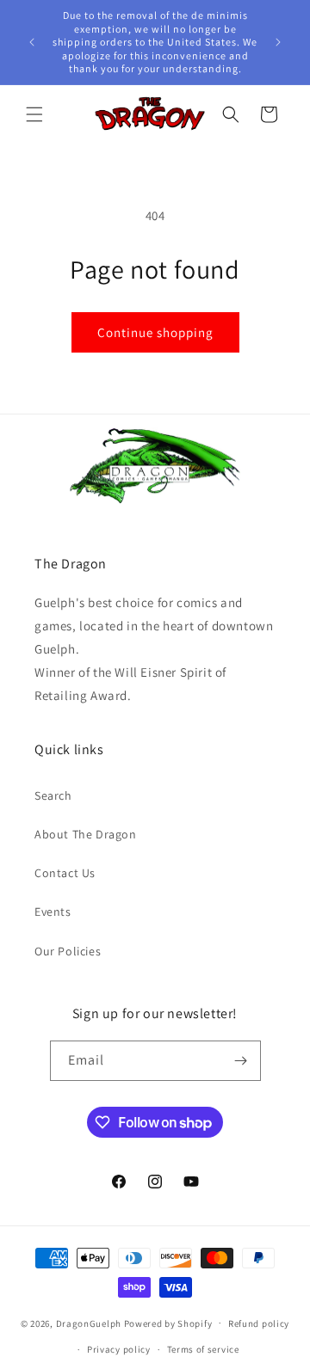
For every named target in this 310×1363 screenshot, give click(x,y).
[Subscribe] (241, 1061)
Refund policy (258, 1323)
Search (53, 795)
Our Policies (67, 951)
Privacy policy (119, 1349)
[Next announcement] (278, 42)
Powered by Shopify (168, 1323)
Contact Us (65, 873)
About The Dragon (85, 834)
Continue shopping (155, 332)
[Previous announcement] (32, 42)
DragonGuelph (88, 1323)
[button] (34, 114)
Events (52, 911)
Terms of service (203, 1349)
